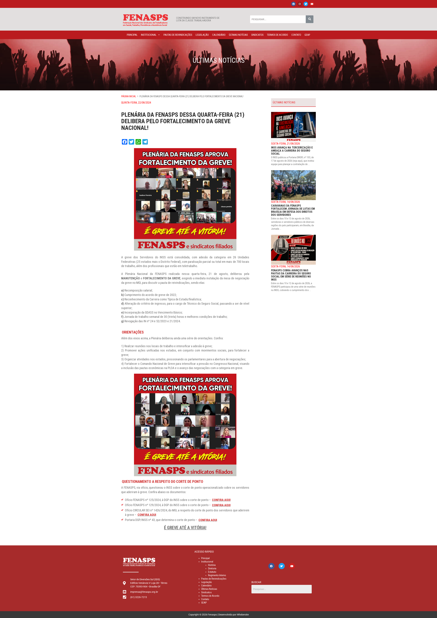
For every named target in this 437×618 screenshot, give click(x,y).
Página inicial (128, 96)
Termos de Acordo (277, 34)
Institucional (149, 34)
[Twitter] (306, 4)
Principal (132, 34)
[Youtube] (312, 4)
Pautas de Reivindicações (178, 34)
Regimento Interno (217, 575)
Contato (296, 34)
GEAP (307, 34)
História (212, 565)
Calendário (218, 34)
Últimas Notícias (238, 34)
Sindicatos (257, 34)
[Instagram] (299, 4)
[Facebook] (293, 4)
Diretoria (212, 568)
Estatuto (212, 572)
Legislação (202, 34)
